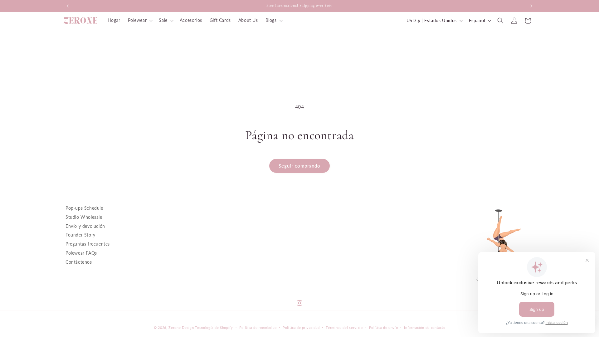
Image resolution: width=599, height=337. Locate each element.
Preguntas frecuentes (88, 244)
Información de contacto (424, 327)
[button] (139, 20)
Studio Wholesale (84, 216)
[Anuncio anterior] (68, 6)
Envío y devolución (85, 225)
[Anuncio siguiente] (531, 6)
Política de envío (383, 327)
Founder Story (80, 234)
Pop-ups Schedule (84, 208)
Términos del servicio (344, 327)
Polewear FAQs (81, 253)
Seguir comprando (299, 165)
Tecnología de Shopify (214, 327)
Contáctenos (79, 261)
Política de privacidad (301, 327)
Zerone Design (181, 327)
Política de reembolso (258, 327)
